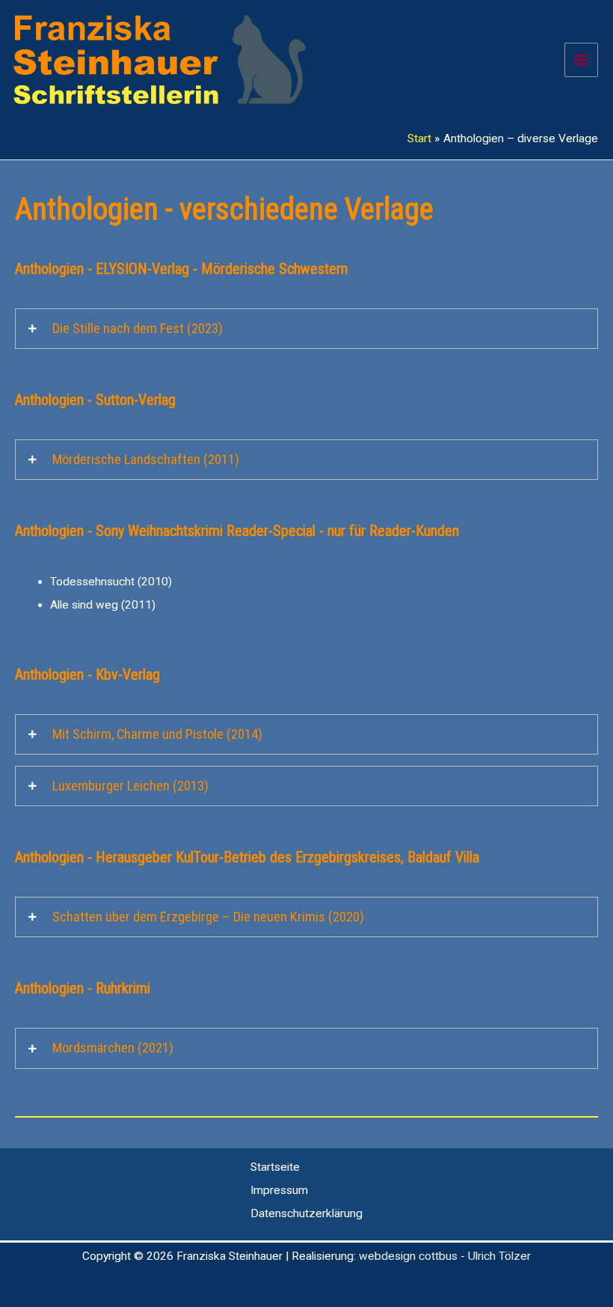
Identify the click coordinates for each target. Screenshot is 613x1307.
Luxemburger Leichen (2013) (130, 786)
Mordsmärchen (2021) (112, 1048)
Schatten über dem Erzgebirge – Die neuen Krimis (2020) (208, 917)
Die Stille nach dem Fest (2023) (137, 328)
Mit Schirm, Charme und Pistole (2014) (157, 734)
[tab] (306, 328)
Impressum (279, 1190)
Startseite (275, 1167)
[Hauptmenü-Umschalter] (581, 59)
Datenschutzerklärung (306, 1213)
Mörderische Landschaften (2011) (145, 459)
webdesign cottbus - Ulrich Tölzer (445, 1256)
